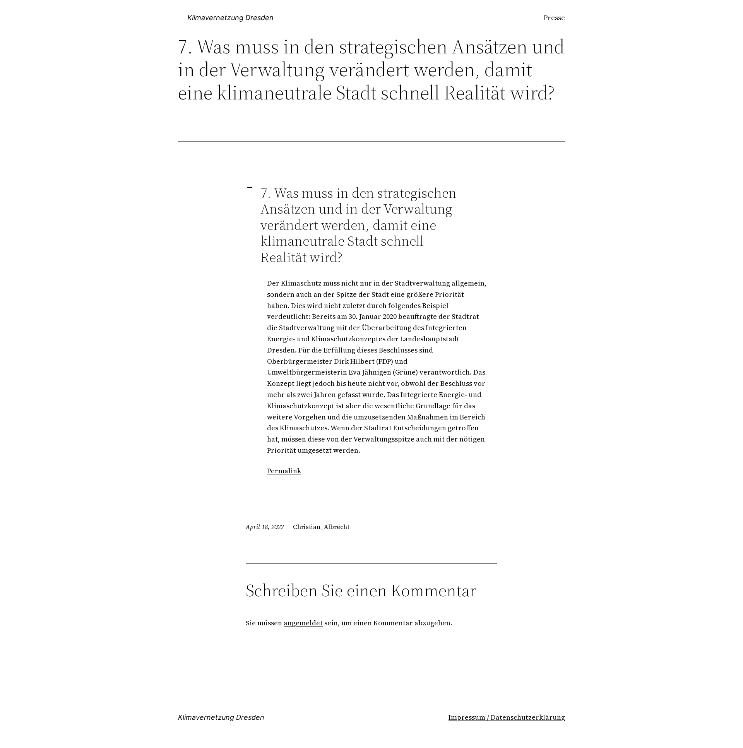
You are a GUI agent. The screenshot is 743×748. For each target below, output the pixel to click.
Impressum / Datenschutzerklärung (507, 717)
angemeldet (303, 623)
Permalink (284, 471)
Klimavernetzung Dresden (230, 18)
